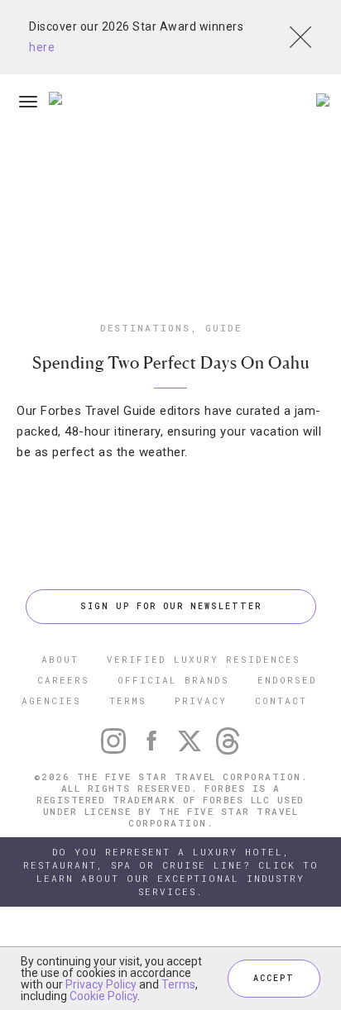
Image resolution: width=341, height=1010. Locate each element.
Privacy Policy (101, 984)
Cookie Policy (103, 996)
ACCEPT (274, 978)
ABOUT (60, 659)
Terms (178, 984)
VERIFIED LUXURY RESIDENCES (203, 659)
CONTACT (281, 700)
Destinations (145, 328)
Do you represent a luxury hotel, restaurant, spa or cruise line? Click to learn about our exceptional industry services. (171, 872)
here (42, 47)
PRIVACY (201, 700)
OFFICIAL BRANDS (173, 680)
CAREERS (63, 680)
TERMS (127, 700)
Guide (223, 328)
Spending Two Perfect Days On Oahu (171, 363)
